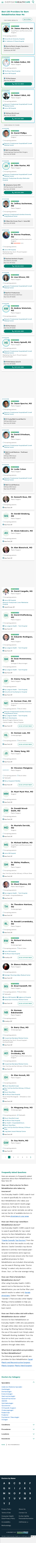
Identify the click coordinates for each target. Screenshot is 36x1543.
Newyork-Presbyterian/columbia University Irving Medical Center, (17, 712)
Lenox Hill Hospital (10, 73)
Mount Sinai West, (10, 1092)
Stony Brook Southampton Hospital (15, 692)
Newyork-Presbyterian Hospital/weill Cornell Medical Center (18, 144)
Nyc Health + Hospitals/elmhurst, (14, 1123)
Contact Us (23, 1513)
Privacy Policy (6, 1509)
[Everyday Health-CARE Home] (17, 2)
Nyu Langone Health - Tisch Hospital (15, 626)
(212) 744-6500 (19, 84)
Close (32, 1536)
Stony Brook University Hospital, (14, 39)
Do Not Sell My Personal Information (26, 1517)
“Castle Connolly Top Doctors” (14, 1240)
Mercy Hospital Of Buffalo (12, 781)
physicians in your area (19, 1216)
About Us (22, 1509)
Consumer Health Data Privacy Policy (8, 1517)
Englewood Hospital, (24, 997)
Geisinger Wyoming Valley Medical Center (17, 975)
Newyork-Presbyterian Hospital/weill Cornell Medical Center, (18, 105)
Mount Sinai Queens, (10, 718)
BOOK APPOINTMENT (25, 726)
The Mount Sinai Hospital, (12, 71)
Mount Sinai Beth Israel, (11, 1086)
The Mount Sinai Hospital (12, 954)
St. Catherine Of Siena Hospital (14, 41)
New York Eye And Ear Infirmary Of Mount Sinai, (17, 1089)
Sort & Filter (27, 19)
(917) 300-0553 (19, 118)
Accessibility (6, 1522)
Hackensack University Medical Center (16, 999)
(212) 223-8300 (19, 266)
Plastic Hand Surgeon (23, 1365)
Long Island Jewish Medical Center (15, 1131)
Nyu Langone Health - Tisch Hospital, (15, 689)
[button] (33, 2)
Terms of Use (6, 1513)
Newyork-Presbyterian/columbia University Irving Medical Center (17, 215)
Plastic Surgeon (8, 1365)
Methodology (6, 1525)
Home (3, 1444)
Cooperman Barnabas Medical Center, (16, 1038)
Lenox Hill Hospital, (10, 250)
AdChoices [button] (22, 1522)
